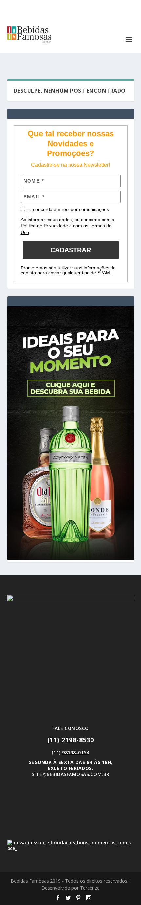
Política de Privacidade (44, 225)
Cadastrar (70, 250)
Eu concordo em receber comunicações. (67, 209)
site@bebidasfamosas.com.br (71, 774)
